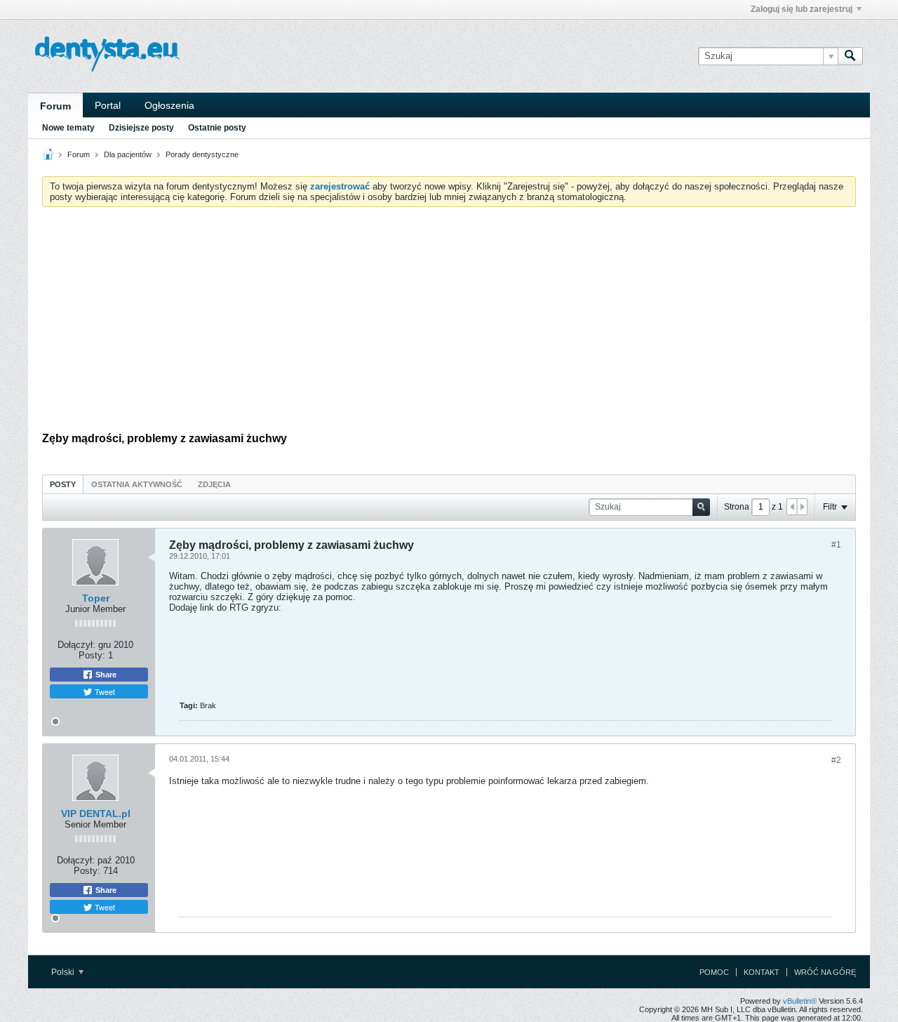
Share (104, 674)
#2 (836, 760)
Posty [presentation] (63, 484)
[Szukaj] (850, 56)
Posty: (92, 655)
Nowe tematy (68, 128)
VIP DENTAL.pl (95, 813)
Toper (95, 598)
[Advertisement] (449, 323)
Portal (108, 105)
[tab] (62, 483)
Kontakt (761, 972)
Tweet (104, 691)
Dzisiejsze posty (141, 128)
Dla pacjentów (128, 154)
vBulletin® (800, 1001)
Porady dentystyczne (202, 154)
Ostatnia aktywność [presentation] (136, 484)
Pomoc (714, 972)
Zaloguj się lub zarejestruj (801, 9)
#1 (836, 545)
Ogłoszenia (169, 105)
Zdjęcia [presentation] (214, 484)
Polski (63, 972)
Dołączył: (76, 644)
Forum (55, 106)
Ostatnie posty (217, 128)
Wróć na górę (825, 972)
